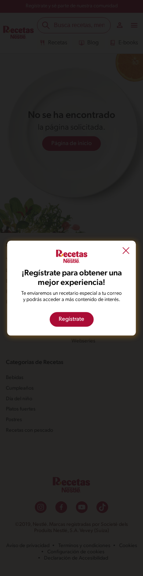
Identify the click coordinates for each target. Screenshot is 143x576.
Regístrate (71, 319)
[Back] (126, 251)
